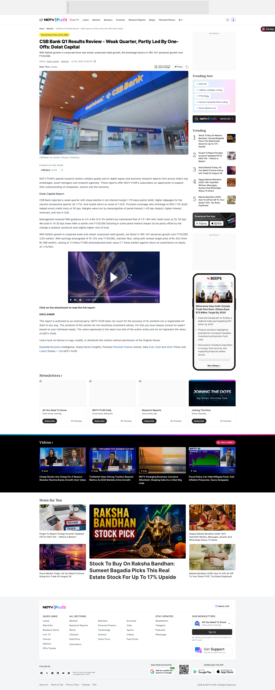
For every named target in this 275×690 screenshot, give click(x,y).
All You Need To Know (54, 410)
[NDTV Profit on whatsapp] (69, 673)
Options (47, 643)
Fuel (151, 347)
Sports (130, 630)
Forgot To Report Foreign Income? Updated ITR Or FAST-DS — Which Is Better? (61, 535)
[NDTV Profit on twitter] (47, 673)
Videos (130, 634)
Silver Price (104, 639)
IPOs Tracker (49, 648)
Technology (104, 630)
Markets (96, 20)
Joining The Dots (201, 410)
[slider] (114, 296)
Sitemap (86, 684)
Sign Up (212, 632)
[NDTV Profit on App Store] (225, 671)
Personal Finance (167, 20)
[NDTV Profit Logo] (54, 606)
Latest (86, 20)
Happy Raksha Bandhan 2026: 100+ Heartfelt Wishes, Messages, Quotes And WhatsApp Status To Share (210, 536)
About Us (43, 684)
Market (87, 347)
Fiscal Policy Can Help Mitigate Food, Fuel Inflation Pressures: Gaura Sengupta (211, 478)
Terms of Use (57, 684)
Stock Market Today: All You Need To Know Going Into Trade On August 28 (61, 575)
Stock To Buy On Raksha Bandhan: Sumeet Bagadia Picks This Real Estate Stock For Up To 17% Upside (132, 570)
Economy (120, 20)
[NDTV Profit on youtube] (63, 673)
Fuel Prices (132, 639)
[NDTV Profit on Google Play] (202, 671)
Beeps (152, 20)
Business (108, 20)
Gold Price (74, 639)
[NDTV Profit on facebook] (41, 673)
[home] (55, 18)
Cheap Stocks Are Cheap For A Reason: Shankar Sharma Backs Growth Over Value (62, 478)
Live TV (75, 20)
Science (102, 634)
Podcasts (160, 630)
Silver (170, 347)
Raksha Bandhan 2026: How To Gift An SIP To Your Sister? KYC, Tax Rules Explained (211, 575)
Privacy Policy (72, 684)
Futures (47, 639)
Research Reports (137, 20)
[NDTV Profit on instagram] (52, 673)
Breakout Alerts (51, 630)
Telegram (160, 625)
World (72, 630)
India (129, 625)
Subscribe (50, 421)
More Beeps (214, 365)
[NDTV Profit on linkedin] (58, 673)
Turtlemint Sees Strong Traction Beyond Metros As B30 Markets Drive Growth (111, 478)
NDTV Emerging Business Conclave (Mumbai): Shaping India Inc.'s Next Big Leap (160, 479)
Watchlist (48, 625)
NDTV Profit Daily (101, 410)
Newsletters (162, 620)
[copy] (187, 66)
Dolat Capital (53, 61)
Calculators (75, 644)
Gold (158, 347)
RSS (95, 684)
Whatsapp (161, 634)
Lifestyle (73, 634)
